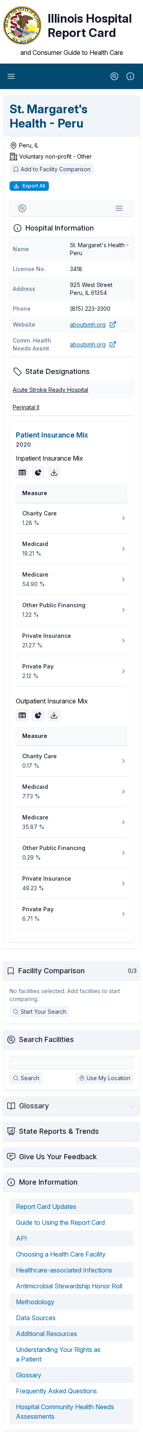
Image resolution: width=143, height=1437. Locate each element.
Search (30, 1078)
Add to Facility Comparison (56, 169)
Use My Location (108, 1078)
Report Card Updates (46, 1206)
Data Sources (36, 1318)
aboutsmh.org (88, 324)
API (21, 1238)
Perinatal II (26, 407)
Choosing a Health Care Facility (61, 1254)
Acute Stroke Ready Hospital (50, 389)
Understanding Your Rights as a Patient (58, 1354)
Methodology (35, 1302)
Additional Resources (46, 1334)
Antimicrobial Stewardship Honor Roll (69, 1286)
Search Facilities (46, 1039)
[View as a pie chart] (38, 472)
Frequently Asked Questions (56, 1391)
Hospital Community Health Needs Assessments (65, 1411)
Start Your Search (43, 1011)
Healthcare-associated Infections (64, 1270)
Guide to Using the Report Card (60, 1222)
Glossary (28, 1375)
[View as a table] (22, 472)
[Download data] (54, 472)
